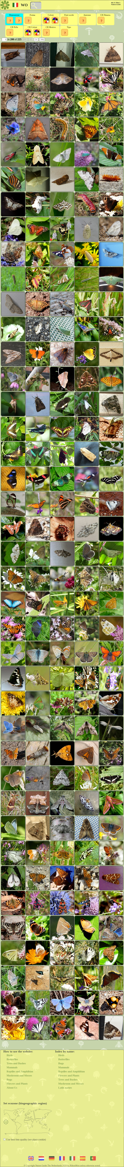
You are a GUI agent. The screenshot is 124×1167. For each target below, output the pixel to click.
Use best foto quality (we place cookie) (25, 1139)
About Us (12, 1087)
